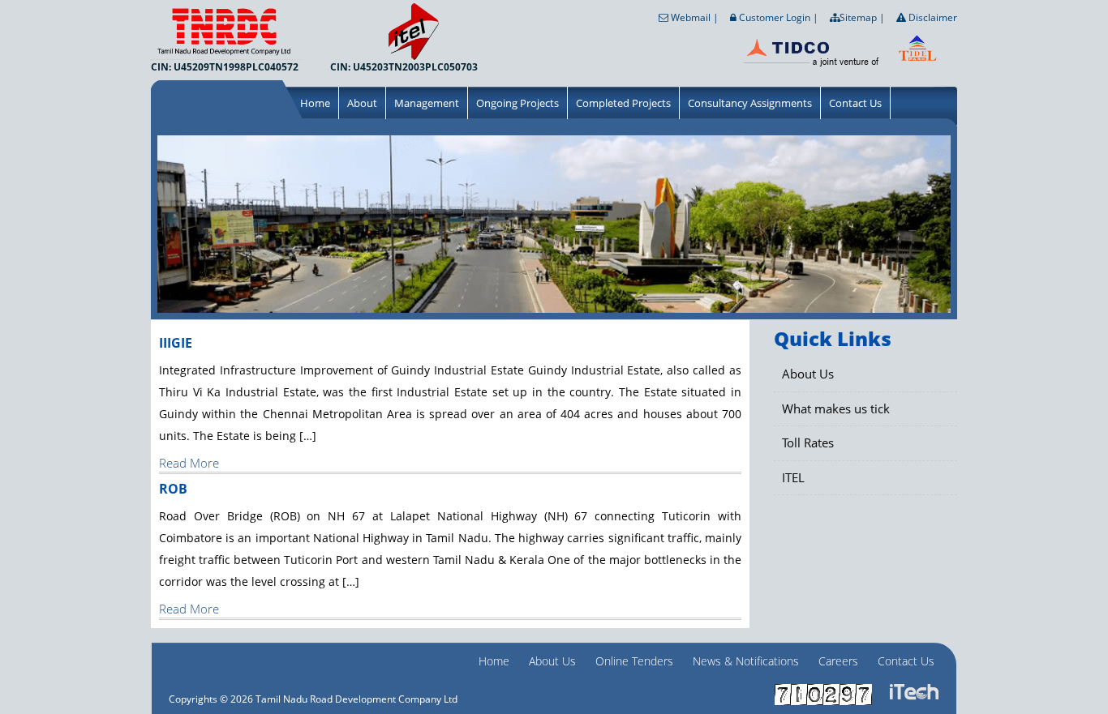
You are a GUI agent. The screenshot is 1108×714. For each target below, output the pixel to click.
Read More (189, 463)
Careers (838, 661)
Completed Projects (623, 103)
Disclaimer (931, 17)
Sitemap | (862, 17)
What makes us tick (836, 408)
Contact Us (855, 103)
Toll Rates (808, 442)
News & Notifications (746, 661)
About (362, 103)
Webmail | (693, 17)
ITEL (793, 477)
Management (426, 103)
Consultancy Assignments (750, 103)
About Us (808, 374)
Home (315, 103)
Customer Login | (777, 17)
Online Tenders (634, 661)
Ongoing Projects (517, 103)
